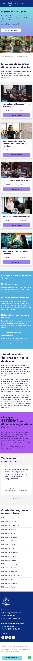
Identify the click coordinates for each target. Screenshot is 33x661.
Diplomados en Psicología (9, 571)
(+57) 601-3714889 (14, 629)
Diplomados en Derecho (8, 533)
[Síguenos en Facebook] (2, 637)
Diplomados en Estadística (9, 541)
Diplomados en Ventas (8, 587)
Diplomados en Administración (10, 518)
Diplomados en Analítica (8, 521)
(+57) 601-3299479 (9, 615)
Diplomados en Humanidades (10, 552)
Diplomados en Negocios (8, 568)
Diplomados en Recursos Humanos (12, 575)
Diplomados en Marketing (9, 564)
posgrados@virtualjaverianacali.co (12, 623)
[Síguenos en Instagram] (9, 637)
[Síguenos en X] (13, 637)
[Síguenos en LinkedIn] (6, 637)
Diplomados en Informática (9, 556)
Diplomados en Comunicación (10, 525)
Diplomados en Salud (7, 579)
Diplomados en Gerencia (8, 548)
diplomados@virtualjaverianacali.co (12, 613)
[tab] (13, 498)
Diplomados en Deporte (8, 529)
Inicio (2, 56)
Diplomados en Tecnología (9, 583)
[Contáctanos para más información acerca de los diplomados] (29, 657)
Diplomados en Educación (9, 537)
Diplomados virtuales (10, 56)
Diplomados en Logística (8, 560)
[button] (3, 3)
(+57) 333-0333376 (14, 618)
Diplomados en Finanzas (8, 544)
